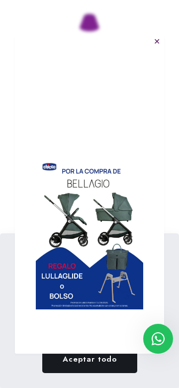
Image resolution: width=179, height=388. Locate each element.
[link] (89, 233)
